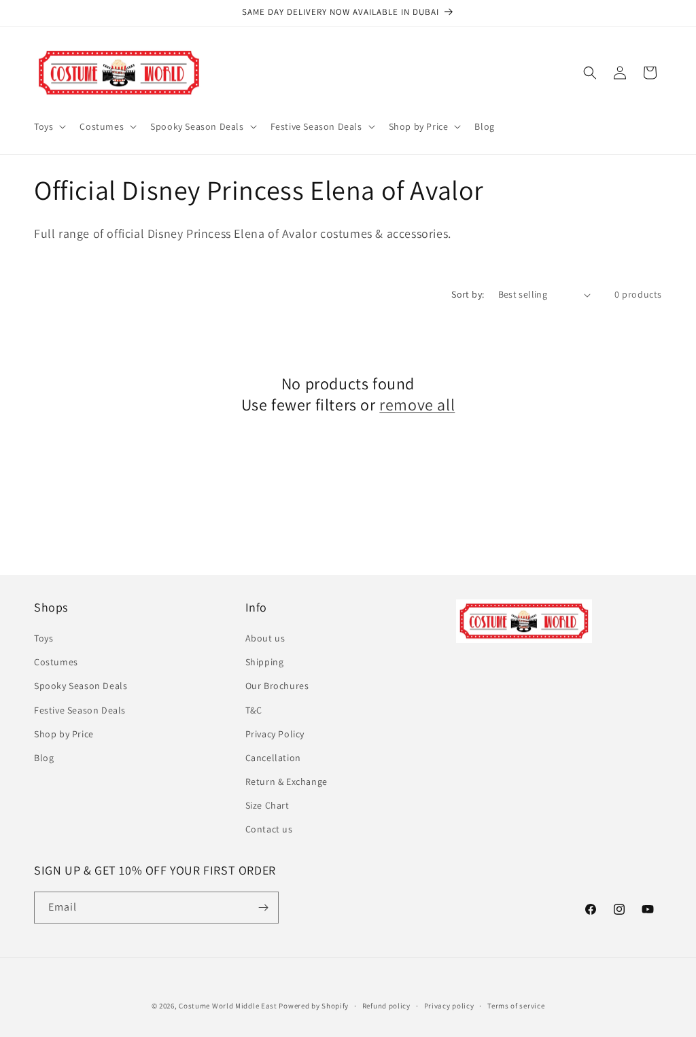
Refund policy (386, 1005)
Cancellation (273, 758)
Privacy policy (449, 1005)
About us (265, 638)
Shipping (264, 662)
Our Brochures (277, 686)
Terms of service (515, 1005)
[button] (48, 126)
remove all (417, 404)
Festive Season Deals (80, 710)
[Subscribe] (263, 908)
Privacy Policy (274, 734)
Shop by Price (64, 734)
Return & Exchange (286, 781)
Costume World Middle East (228, 1005)
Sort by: (467, 294)
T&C (253, 710)
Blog (44, 758)
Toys (43, 638)
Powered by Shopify (314, 1005)
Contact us (269, 829)
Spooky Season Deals (80, 686)
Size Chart (267, 805)
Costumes (56, 662)
